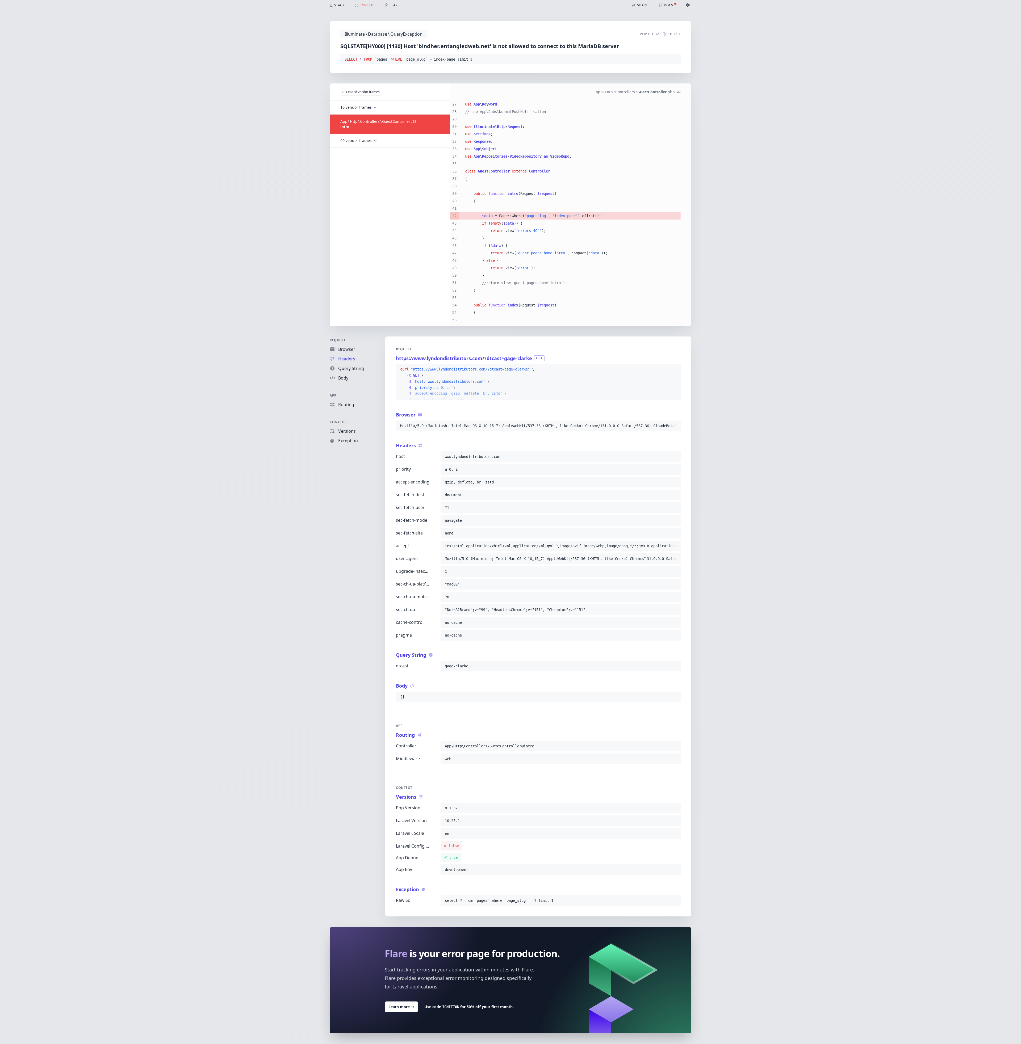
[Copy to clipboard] (674, 59)
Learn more (401, 1006)
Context (338, 422)
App (333, 395)
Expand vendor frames (363, 92)
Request (337, 340)
